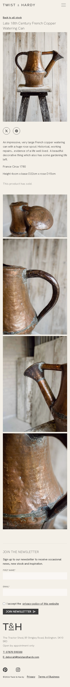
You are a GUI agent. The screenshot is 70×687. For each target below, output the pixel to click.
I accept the (33, 604)
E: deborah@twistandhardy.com (21, 657)
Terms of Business (48, 676)
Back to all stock (12, 17)
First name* (9, 570)
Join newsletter (18, 611)
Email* (6, 586)
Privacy (31, 676)
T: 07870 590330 (12, 652)
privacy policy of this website (41, 604)
